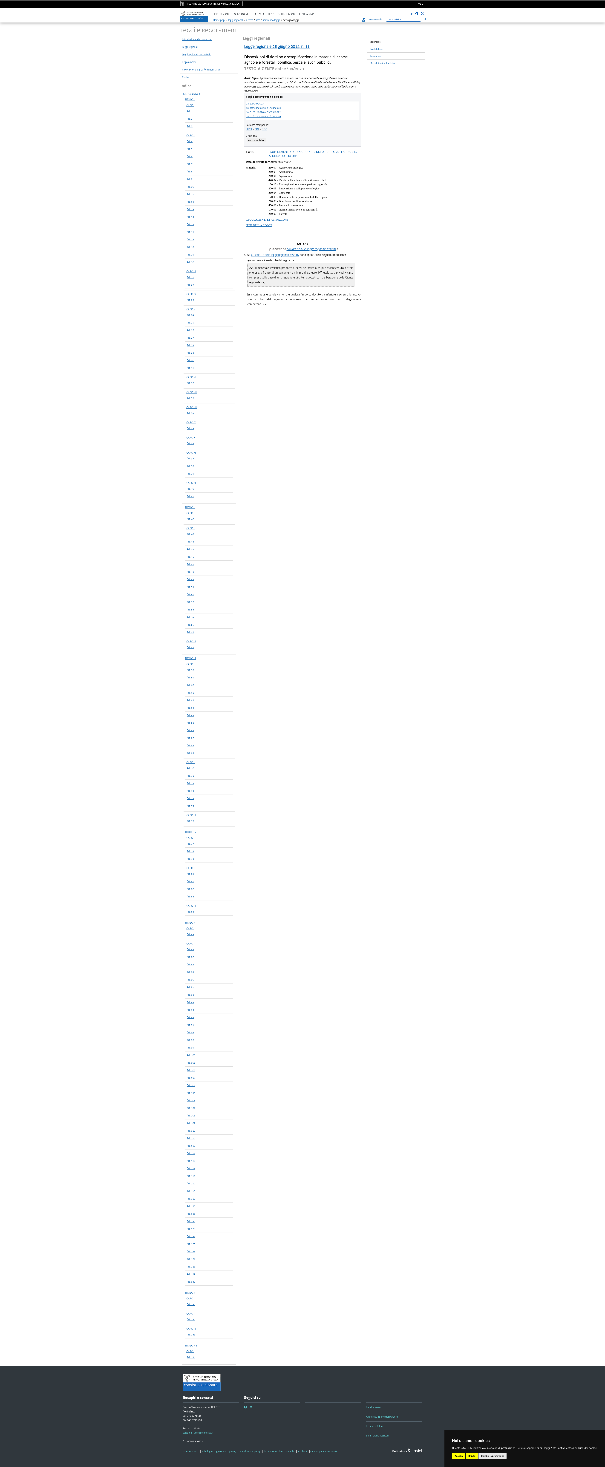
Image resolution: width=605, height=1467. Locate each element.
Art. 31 (190, 368)
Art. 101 (191, 1062)
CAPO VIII (191, 407)
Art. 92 (190, 994)
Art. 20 (190, 262)
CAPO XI (191, 452)
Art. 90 (190, 979)
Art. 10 (190, 186)
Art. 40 (190, 488)
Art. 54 (190, 617)
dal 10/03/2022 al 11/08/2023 (263, 108)
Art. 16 (190, 232)
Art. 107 (191, 1108)
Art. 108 (191, 1115)
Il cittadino (306, 14)
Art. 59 (190, 677)
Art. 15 (190, 224)
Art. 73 (190, 791)
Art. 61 (190, 692)
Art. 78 (190, 851)
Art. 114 (191, 1161)
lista (258, 20)
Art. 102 (191, 1070)
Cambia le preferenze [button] (492, 1456)
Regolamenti (189, 62)
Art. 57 (190, 647)
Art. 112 (191, 1145)
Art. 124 (191, 1236)
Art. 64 (190, 715)
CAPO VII (191, 392)
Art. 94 (190, 1010)
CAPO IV (191, 294)
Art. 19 (190, 254)
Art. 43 (190, 534)
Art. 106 (191, 1100)
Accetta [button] (459, 1456)
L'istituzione (222, 14)
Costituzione (376, 56)
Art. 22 (190, 285)
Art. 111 (191, 1138)
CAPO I (190, 105)
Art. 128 (191, 1266)
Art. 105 (191, 1093)
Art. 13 (190, 209)
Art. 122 (191, 1221)
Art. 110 (191, 1130)
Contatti (186, 77)
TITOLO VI (190, 1292)
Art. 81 (190, 881)
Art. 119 (191, 1198)
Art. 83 (190, 896)
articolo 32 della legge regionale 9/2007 (311, 249)
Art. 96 (190, 1025)
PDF (257, 129)
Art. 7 (190, 164)
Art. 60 (190, 685)
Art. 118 (191, 1191)
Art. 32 (190, 383)
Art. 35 (190, 428)
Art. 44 (190, 541)
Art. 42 (190, 519)
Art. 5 (190, 149)
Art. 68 (190, 745)
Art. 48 (190, 571)
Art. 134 (191, 1357)
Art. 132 (191, 1319)
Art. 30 (190, 360)
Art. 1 (190, 111)
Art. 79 (190, 858)
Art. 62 (190, 700)
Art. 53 (190, 609)
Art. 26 (190, 330)
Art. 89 (190, 972)
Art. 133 (191, 1334)
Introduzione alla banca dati (197, 39)
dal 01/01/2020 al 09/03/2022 (263, 112)
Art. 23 (190, 300)
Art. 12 (190, 201)
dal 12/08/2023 (255, 103)
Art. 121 (191, 1213)
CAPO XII (191, 483)
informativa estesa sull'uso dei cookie (574, 1448)
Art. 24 (190, 315)
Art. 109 (191, 1123)
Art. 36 (190, 443)
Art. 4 (190, 141)
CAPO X (190, 437)
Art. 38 (190, 466)
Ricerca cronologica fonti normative (201, 69)
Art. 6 (190, 156)
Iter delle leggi (376, 49)
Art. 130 (191, 1281)
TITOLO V (190, 922)
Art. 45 (190, 549)
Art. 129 (191, 1274)
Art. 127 (191, 1259)
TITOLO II (190, 507)
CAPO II (190, 135)
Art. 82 (190, 889)
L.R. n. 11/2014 (191, 93)
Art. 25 (190, 322)
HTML (249, 129)
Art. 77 (190, 843)
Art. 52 (190, 602)
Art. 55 (190, 624)
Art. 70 (190, 768)
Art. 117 (191, 1183)
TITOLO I (190, 99)
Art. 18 (190, 247)
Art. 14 (190, 217)
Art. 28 (190, 345)
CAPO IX (191, 422)
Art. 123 (191, 1229)
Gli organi (241, 14)
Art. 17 (190, 239)
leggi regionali (236, 20)
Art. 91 (190, 987)
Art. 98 (190, 1040)
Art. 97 (190, 1032)
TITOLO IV (190, 832)
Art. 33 (190, 398)
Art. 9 (190, 179)
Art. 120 (191, 1206)
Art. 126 (191, 1251)
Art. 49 (190, 579)
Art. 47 (190, 564)
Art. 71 (190, 775)
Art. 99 (190, 1047)
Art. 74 (190, 798)
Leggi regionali (190, 47)
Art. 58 (190, 670)
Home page (219, 20)
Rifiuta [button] (471, 1456)
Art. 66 (190, 730)
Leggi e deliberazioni (282, 14)
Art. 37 (190, 458)
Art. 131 (191, 1304)
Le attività (257, 14)
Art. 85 (190, 934)
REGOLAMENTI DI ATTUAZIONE (267, 219)
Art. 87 (190, 957)
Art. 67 (190, 738)
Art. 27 (190, 337)
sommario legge (271, 20)
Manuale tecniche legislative (382, 63)
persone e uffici (375, 19)
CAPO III (191, 271)
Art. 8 (190, 171)
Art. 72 (190, 783)
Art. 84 (190, 911)
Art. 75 (190, 806)
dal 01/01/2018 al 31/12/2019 (263, 116)
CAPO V (190, 309)
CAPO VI (191, 377)
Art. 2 (190, 118)
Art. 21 (190, 277)
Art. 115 (191, 1168)
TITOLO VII (191, 1345)
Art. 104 (191, 1085)
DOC (264, 129)
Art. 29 (190, 352)
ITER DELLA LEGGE (259, 225)
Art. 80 (190, 874)
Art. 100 (191, 1055)
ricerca (249, 20)
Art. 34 (190, 413)
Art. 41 (190, 496)
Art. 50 (190, 587)
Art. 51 (190, 594)
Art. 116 (191, 1176)
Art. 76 (190, 821)
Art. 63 (190, 707)
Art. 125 (191, 1244)
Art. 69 (190, 753)
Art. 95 (190, 1017)
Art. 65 (190, 723)
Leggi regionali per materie (196, 54)
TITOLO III (190, 658)
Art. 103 (191, 1077)
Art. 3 (190, 126)
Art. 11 (190, 194)
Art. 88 (190, 964)
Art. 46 (190, 556)
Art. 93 (190, 1002)
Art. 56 (190, 632)
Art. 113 (191, 1153)
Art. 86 (190, 949)
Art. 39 (190, 473)
